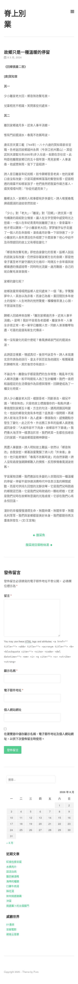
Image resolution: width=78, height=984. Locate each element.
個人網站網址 (12, 710)
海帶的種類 (12, 881)
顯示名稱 (10, 671)
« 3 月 (9, 843)
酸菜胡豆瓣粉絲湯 (37, 545)
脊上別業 (15, 19)
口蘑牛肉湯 (12, 886)
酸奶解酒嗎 (12, 876)
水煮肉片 (11, 866)
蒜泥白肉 (11, 871)
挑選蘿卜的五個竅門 (17, 905)
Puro (36, 972)
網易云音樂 (12, 934)
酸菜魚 (40, 535)
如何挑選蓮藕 (14, 896)
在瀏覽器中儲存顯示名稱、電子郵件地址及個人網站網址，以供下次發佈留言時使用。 (39, 736)
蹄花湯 (10, 891)
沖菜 (8, 901)
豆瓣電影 (11, 929)
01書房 (10, 924)
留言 (8, 596)
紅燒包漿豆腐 (14, 861)
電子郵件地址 (13, 690)
